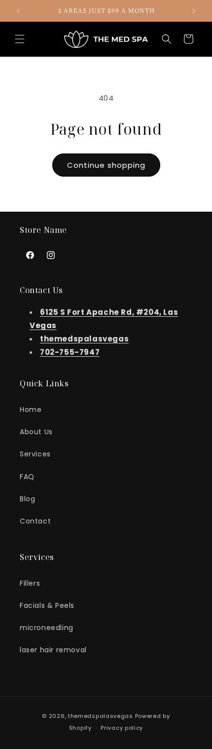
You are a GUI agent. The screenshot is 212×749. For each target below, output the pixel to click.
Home (30, 409)
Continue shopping (106, 165)
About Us (36, 432)
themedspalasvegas (100, 716)
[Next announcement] (194, 11)
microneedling (46, 628)
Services (35, 454)
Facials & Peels (47, 605)
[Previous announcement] (18, 11)
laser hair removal (53, 650)
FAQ (27, 477)
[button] (20, 39)
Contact (35, 521)
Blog (27, 499)
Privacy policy (122, 728)
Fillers (30, 583)
